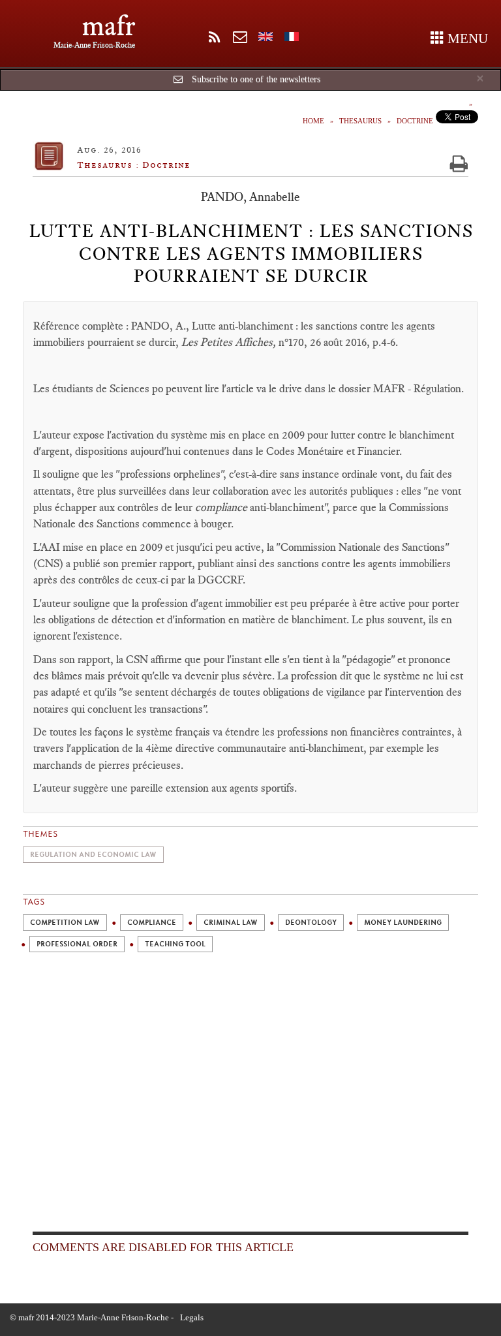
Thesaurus (360, 121)
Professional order (77, 944)
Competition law (65, 922)
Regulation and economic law (93, 854)
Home (313, 121)
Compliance (151, 922)
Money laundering (403, 922)
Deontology (311, 922)
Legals (192, 1317)
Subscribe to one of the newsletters (256, 79)
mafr (108, 25)
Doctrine (415, 121)
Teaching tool (175, 944)
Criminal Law (231, 922)
